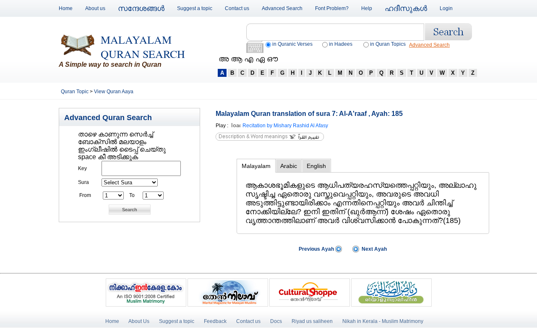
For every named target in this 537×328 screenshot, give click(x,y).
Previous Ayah (316, 249)
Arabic (288, 166)
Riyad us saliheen (312, 321)
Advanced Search (282, 8)
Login (446, 8)
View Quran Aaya (113, 91)
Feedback (216, 321)
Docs (276, 321)
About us (95, 8)
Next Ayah (374, 249)
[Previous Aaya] (338, 251)
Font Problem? (332, 8)
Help (366, 8)
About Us (138, 321)
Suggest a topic (194, 8)
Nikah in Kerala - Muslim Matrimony (382, 321)
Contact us (237, 8)
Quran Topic (75, 91)
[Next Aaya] (355, 251)
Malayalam (256, 166)
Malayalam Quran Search (143, 46)
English (316, 166)
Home (66, 8)
